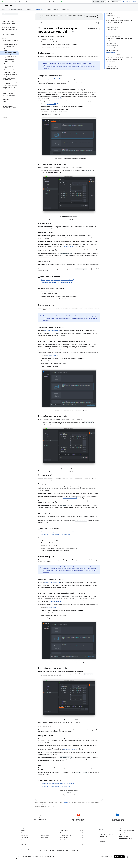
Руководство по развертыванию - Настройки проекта (55, 282)
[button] (8, 38)
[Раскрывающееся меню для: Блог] (67, 1)
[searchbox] (10, 14)
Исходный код (24, 837)
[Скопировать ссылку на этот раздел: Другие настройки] (52, 261)
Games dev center (7, 5)
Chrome (46, 850)
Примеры (28, 9)
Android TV (62, 839)
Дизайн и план (29, 1)
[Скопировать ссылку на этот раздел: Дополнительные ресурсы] (62, 277)
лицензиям (65, 802)
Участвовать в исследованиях (125, 838)
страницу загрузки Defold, (51, 79)
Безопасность (24, 835)
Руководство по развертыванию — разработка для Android (57, 280)
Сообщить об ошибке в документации (124, 833)
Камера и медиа (44, 837)
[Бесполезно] (99, 23)
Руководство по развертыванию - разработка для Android (57, 532)
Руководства (38, 9)
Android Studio (127, 1)
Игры (42, 830)
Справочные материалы (52, 9)
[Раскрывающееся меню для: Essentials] (22, 1)
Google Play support (123, 836)
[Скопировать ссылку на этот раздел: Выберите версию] (55, 53)
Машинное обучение (45, 832)
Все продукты (74, 850)
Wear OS (62, 832)
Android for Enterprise (26, 832)
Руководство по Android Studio (106, 832)
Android (23, 830)
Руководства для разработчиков (106, 834)
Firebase (52, 850)
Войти (134, 1)
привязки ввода (55, 98)
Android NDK (102, 841)
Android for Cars (64, 837)
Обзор (3, 9)
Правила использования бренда (47, 856)
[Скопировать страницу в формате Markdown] (73, 32)
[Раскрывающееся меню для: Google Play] (57, 1)
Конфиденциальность (46, 839)
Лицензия (35, 856)
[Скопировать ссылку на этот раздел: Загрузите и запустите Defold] (65, 76)
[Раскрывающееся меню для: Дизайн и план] (35, 1)
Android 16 (82, 832)
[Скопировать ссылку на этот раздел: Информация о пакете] (55, 232)
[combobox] (99, 1)
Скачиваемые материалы (15, 9)
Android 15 (82, 835)
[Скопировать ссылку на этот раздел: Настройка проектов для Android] (68, 164)
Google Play (52, 1)
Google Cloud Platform (62, 850)
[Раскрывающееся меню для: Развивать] (46, 1)
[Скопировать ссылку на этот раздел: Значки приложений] (53, 223)
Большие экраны (64, 830)
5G (41, 842)
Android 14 (82, 837)
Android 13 (82, 839)
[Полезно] (96, 23)
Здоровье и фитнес (45, 835)
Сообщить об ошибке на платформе (127, 830)
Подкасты (23, 844)
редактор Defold (51, 104)
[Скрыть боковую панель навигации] (17, 857)
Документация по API (104, 836)
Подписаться (119, 856)
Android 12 (82, 842)
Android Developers (42, 22)
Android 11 (82, 844)
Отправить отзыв (93, 28)
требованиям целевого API (70, 246)
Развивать (41, 1)
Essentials (17, 1)
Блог (64, 1)
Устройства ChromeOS (65, 835)
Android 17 (82, 830)
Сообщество (65, 9)
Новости (23, 839)
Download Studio (103, 839)
